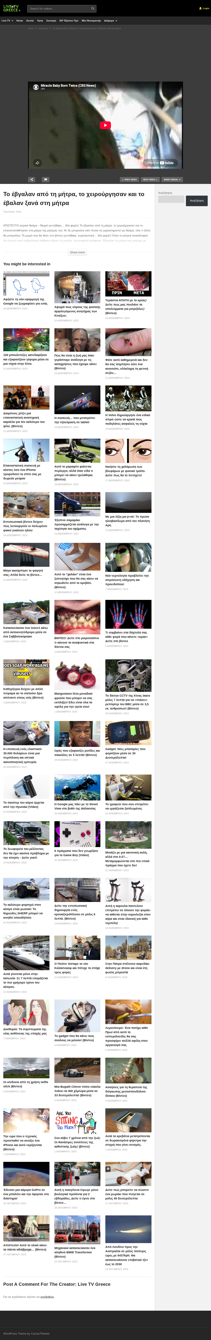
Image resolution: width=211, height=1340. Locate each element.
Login (205, 8)
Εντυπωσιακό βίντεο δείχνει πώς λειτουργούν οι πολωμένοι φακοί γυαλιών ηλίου (25, 526)
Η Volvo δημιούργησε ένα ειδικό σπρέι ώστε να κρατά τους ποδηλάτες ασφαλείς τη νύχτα (127, 419)
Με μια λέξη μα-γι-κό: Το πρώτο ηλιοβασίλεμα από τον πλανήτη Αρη (127, 521)
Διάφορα (109, 20)
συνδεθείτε (47, 1296)
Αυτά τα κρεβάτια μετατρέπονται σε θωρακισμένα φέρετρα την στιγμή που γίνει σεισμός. (127, 1140)
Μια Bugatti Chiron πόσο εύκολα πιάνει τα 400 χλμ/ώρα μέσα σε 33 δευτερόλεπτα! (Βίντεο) (77, 1091)
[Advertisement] (105, 57)
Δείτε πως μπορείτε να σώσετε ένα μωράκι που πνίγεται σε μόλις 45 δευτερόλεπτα (127, 1194)
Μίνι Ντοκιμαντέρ (91, 20)
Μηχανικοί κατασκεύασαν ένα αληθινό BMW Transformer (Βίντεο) (74, 1252)
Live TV (6, 20)
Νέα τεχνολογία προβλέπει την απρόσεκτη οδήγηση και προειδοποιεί (127, 580)
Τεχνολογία (9, 211)
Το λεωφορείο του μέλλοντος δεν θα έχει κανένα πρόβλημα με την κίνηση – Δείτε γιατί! (26, 853)
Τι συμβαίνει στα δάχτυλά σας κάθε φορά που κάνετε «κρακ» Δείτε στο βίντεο (126, 637)
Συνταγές (51, 20)
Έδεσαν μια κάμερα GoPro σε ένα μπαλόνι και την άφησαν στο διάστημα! (26, 1194)
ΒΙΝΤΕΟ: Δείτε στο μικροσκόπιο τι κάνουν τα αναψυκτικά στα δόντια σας (76, 642)
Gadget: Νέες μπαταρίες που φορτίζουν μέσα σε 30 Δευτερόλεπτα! (125, 753)
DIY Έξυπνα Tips (69, 20)
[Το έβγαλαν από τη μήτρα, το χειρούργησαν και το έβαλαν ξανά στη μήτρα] (26, 283)
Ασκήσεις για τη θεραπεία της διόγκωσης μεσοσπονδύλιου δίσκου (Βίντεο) (126, 1091)
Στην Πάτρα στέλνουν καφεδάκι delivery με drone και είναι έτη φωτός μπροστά (127, 968)
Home (19, 20)
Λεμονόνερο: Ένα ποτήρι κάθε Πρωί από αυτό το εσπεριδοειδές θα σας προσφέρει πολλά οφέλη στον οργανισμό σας (126, 1036)
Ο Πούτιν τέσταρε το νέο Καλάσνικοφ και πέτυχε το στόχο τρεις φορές (77, 968)
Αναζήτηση (165, 192)
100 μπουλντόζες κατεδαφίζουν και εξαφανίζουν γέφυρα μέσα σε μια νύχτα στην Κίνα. (26, 359)
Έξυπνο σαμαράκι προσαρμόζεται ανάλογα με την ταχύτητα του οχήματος (76, 524)
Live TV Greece (94, 1284)
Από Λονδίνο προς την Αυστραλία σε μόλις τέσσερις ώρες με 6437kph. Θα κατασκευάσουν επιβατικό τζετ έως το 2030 (126, 1255)
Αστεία (30, 20)
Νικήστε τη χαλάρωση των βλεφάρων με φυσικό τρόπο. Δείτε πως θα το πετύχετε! (125, 471)
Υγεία (40, 20)
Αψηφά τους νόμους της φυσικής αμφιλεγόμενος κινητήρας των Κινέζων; (77, 311)
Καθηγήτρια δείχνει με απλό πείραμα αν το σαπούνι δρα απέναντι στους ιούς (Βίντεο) (23, 693)
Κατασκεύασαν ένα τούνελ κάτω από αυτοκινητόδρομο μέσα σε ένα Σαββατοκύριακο (25, 632)
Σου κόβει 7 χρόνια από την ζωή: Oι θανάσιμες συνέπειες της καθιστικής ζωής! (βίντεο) (77, 1142)
